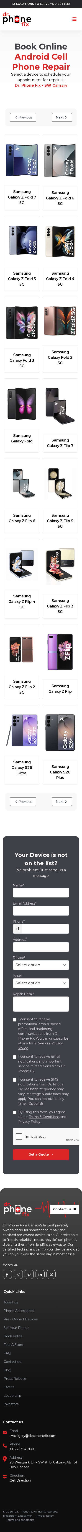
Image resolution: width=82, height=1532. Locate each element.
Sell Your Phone (16, 1328)
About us (11, 1302)
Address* (20, 940)
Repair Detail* (23, 994)
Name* (18, 885)
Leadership (12, 1396)
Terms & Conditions (44, 1117)
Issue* (17, 976)
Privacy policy (45, 1515)
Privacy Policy (29, 1122)
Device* (19, 958)
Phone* (19, 921)
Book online (13, 1336)
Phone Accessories (19, 1311)
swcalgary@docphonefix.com (33, 1436)
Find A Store (13, 1345)
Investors (11, 1404)
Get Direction (20, 1480)
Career (9, 1387)
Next (60, 117)
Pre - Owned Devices (21, 1319)
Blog (7, 1370)
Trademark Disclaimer (17, 1515)
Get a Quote (41, 1154)
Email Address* (24, 903)
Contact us (65, 1209)
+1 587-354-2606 (22, 1449)
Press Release (15, 1379)
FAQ (7, 1353)
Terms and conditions (20, 1519)
